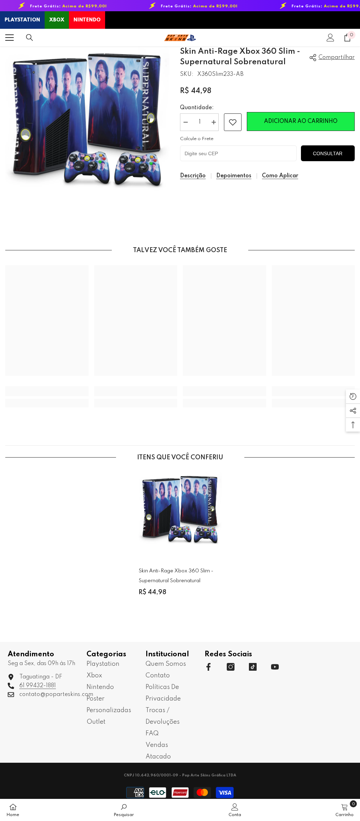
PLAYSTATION (22, 20)
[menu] (9, 37)
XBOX (56, 20)
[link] (233, 122)
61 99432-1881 (37, 686)
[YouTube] (274, 666)
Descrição (193, 176)
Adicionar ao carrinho (301, 121)
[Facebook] (208, 666)
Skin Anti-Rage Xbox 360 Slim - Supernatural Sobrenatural (176, 576)
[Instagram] (230, 666)
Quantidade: (197, 108)
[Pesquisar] (29, 37)
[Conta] (330, 37)
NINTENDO (87, 20)
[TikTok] (252, 666)
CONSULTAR (327, 153)
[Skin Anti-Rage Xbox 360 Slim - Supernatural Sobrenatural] (180, 514)
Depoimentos (233, 176)
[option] (180, 539)
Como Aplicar (280, 176)
